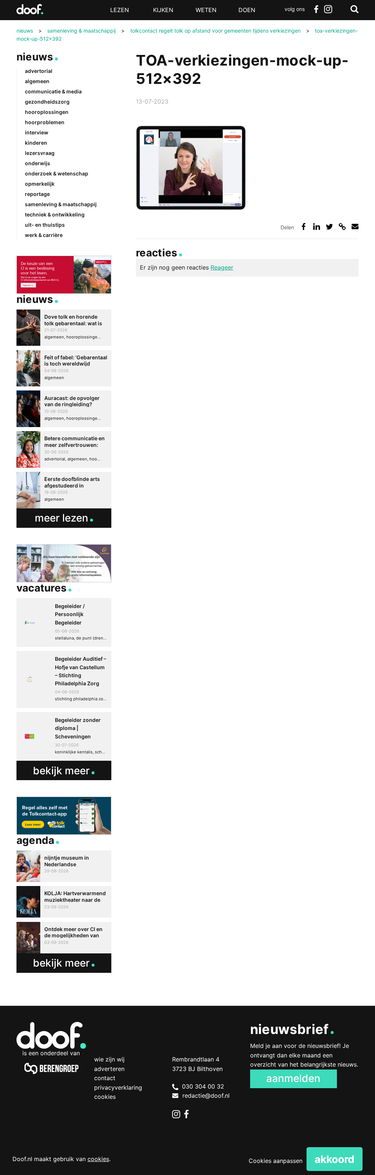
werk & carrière (44, 235)
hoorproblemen (44, 122)
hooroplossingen (46, 112)
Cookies (105, 1096)
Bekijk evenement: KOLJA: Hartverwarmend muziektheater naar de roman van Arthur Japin (63, 902)
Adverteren (109, 1068)
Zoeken (354, 9)
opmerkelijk (40, 184)
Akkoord (334, 1159)
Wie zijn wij (109, 1059)
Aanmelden (293, 1078)
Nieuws (34, 57)
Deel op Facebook (303, 226)
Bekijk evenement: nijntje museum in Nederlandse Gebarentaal (63, 866)
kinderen (36, 143)
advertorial (38, 71)
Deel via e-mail (355, 226)
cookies (98, 1159)
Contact (104, 1078)
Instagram (328, 9)
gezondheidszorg (47, 102)
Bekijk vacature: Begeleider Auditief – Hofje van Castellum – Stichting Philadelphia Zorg (63, 679)
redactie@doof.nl (206, 1095)
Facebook (316, 9)
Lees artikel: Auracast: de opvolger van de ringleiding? (63, 408)
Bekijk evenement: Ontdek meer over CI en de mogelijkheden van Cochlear (63, 937)
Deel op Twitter (329, 226)
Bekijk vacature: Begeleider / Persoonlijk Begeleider (63, 622)
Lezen (119, 10)
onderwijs (37, 163)
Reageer (222, 267)
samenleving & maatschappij (61, 204)
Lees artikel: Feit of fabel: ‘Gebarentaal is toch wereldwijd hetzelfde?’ (63, 368)
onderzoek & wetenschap (56, 173)
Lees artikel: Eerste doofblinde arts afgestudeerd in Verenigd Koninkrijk (63, 490)
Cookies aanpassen (275, 1160)
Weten (206, 10)
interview (36, 132)
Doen (246, 10)
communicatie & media (53, 91)
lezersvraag (40, 153)
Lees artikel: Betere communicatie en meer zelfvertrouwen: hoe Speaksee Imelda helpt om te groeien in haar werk (63, 449)
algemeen (37, 81)
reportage (37, 194)
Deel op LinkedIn (316, 226)
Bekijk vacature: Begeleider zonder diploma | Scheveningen (63, 736)
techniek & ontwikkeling (55, 214)
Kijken (163, 10)
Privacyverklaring (118, 1087)
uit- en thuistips (45, 225)
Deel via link (342, 226)
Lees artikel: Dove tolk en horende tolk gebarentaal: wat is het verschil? (63, 327)
